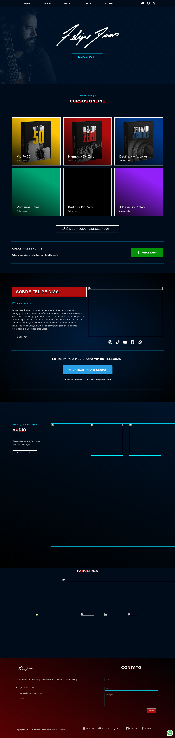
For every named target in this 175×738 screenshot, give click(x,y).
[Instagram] (148, 3)
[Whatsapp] (154, 3)
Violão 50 (23, 156)
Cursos (47, 3)
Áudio (89, 3)
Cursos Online (87, 101)
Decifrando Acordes (133, 156)
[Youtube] (143, 3)
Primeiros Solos (28, 207)
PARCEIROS (87, 571)
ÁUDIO (19, 430)
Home (27, 3)
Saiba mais (22, 160)
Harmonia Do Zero (81, 156)
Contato (109, 3)
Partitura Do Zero (80, 207)
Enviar (151, 711)
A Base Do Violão (132, 207)
